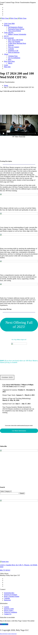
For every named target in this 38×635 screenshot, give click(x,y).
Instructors (7, 600)
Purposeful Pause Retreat (16, 29)
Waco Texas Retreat (14, 31)
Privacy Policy (8, 610)
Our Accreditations (14, 58)
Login (6, 65)
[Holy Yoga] (13, 18)
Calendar (11, 49)
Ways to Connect (13, 47)
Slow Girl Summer (14, 41)
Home (6, 85)
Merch (10, 63)
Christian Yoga (13, 56)
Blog (9, 59)
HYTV (6, 36)
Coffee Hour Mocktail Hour (17, 43)
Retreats (6, 25)
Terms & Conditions (10, 612)
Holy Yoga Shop (9, 61)
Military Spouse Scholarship (17, 34)
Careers (6, 607)
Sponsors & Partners (10, 594)
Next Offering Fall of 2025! (19, 325)
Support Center (9, 608)
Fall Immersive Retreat (15, 27)
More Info (7, 67)
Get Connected (9, 38)
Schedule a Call (13, 50)
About (6, 54)
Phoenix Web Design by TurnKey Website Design (8, 633)
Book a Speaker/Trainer (11, 596)
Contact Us (7, 614)
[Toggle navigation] (1, 20)
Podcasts (11, 45)
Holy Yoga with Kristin (15, 40)
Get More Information (19, 431)
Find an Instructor (13, 52)
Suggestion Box (9, 593)
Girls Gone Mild (9, 23)
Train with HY (8, 32)
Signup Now (4, 624)
